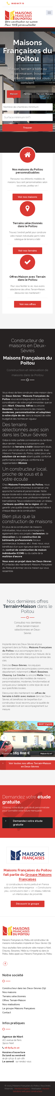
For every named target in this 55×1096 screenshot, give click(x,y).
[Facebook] (5, 964)
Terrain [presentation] (28, 94)
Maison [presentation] (14, 94)
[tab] (14, 94)
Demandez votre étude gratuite (28, 822)
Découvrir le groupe (27, 903)
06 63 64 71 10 (17, 3)
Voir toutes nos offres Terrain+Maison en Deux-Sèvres (30, 765)
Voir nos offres (27, 304)
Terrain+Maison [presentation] (42, 94)
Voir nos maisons (27, 197)
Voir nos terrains (27, 250)
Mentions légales (22, 1088)
